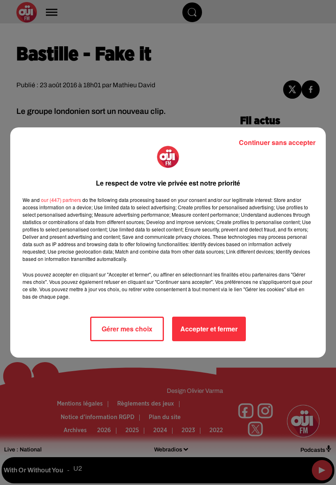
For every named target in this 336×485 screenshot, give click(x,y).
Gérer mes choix (127, 328)
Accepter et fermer (209, 328)
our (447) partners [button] (61, 199)
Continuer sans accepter (277, 142)
